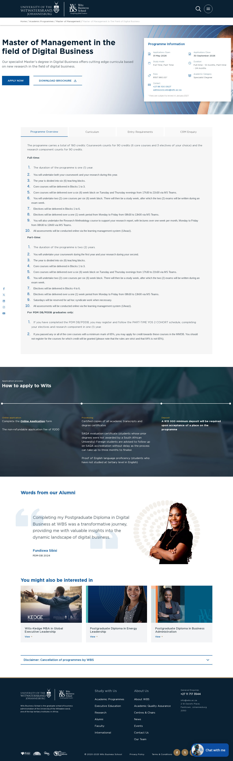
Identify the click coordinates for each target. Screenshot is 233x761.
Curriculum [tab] (92, 131)
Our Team (140, 739)
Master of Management (68, 21)
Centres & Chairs (144, 712)
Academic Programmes (41, 21)
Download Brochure (55, 80)
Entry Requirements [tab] (140, 131)
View (27, 636)
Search (198, 8)
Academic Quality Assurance (152, 706)
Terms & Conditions (162, 754)
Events (138, 726)
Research (100, 712)
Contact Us (141, 732)
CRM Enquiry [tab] (188, 131)
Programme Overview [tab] (44, 131)
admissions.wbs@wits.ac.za (167, 90)
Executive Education (108, 706)
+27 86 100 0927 (162, 86)
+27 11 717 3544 (191, 694)
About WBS (141, 699)
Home (23, 21)
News (137, 719)
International (103, 732)
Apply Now (16, 80)
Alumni (99, 719)
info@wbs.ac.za (189, 700)
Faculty (99, 726)
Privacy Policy (137, 754)
